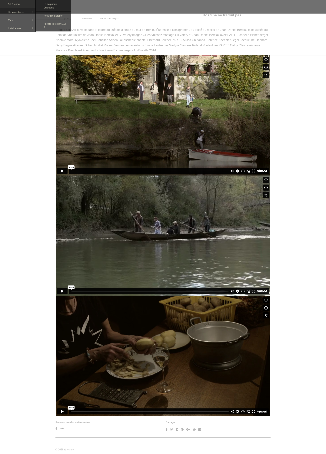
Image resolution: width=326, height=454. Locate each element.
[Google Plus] (188, 429)
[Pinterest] (182, 429)
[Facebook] (56, 428)
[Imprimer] (194, 429)
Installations (14, 28)
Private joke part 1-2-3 (55, 25)
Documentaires (16, 12)
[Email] (199, 429)
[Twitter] (171, 429)
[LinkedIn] (177, 429)
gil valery (69, 449)
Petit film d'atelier (53, 15)
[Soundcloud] (62, 428)
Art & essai (14, 4)
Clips (10, 20)
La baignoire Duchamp (50, 6)
